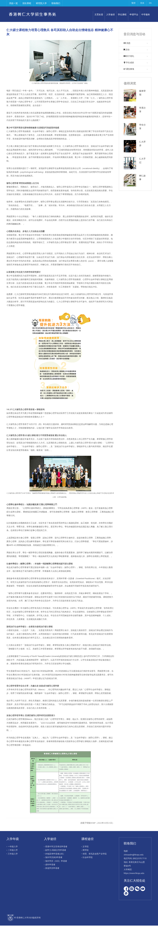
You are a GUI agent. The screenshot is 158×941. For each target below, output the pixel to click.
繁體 (133, 3)
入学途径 (110, 14)
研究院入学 (41, 3)
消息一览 (13, 3)
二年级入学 (13, 850)
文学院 (86, 846)
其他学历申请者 (52, 868)
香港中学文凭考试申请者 (56, 846)
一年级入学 (13, 846)
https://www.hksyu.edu (134, 873)
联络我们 (56, 3)
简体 (142, 3)
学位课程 (122, 14)
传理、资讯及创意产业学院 (95, 854)
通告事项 (130, 69)
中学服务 (145, 14)
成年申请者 (50, 864)
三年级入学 (13, 854)
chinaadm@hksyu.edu (133, 855)
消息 (128, 43)
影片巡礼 (130, 56)
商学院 (86, 850)
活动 (127, 49)
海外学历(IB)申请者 (53, 857)
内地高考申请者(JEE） (55, 854)
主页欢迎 (98, 14)
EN (150, 3)
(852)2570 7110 (139, 858)
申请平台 (134, 14)
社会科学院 (88, 857)
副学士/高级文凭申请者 (55, 850)
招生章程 (27, 3)
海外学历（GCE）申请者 (56, 861)
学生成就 (129, 62)
